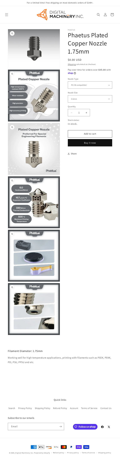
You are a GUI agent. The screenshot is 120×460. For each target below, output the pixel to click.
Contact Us (106, 408)
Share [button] (74, 153)
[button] (6, 14)
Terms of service (88, 453)
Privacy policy (73, 453)
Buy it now (90, 142)
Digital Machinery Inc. (24, 453)
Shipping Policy (42, 408)
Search (11, 408)
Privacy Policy (25, 408)
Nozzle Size (73, 92)
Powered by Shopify (42, 453)
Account (74, 408)
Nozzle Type (73, 79)
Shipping (72, 64)
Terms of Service (89, 408)
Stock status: (73, 120)
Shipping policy (104, 453)
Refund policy (58, 453)
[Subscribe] (60, 426)
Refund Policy (60, 408)
